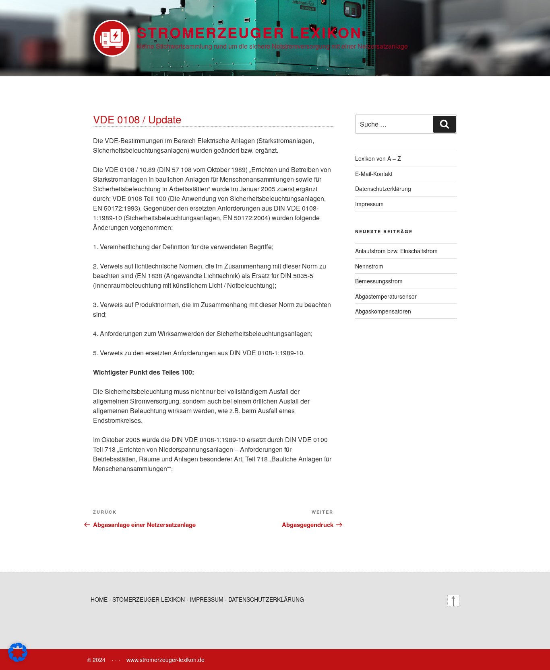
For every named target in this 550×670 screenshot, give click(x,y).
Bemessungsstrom (379, 281)
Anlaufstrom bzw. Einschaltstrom (396, 251)
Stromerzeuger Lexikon (249, 32)
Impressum (369, 204)
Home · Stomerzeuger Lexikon (138, 599)
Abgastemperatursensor (386, 296)
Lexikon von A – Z (378, 158)
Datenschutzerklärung (383, 188)
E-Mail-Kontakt (374, 174)
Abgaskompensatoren (383, 311)
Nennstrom (369, 266)
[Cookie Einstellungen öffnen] (17, 659)
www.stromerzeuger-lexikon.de (165, 660)
